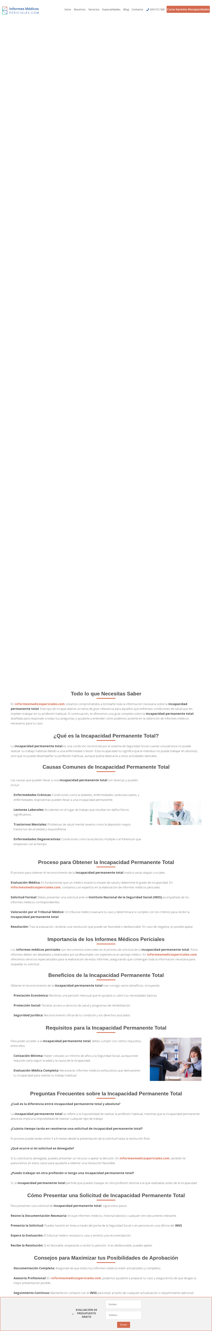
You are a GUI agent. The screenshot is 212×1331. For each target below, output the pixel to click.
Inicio (67, 9)
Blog (126, 9)
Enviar (123, 1325)
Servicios (93, 9)
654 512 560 (157, 9)
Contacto (137, 9)
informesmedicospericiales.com (40, 704)
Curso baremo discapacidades (188, 9)
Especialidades (111, 9)
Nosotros (80, 9)
